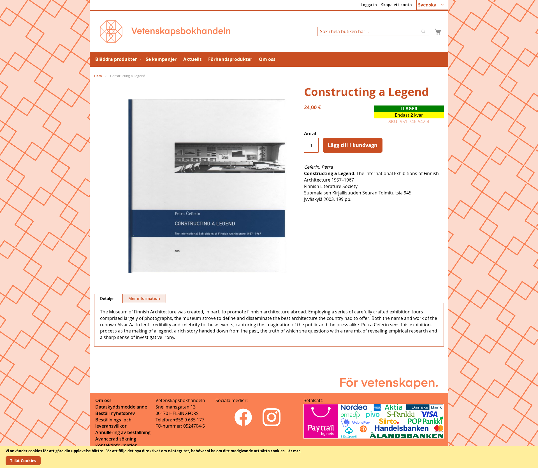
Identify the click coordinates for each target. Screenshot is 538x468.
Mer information (144, 298)
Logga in (369, 4)
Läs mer (293, 450)
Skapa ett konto (396, 4)
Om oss (103, 400)
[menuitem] (117, 59)
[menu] (269, 59)
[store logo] (165, 31)
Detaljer (107, 298)
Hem (98, 76)
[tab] (107, 298)
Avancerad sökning (115, 439)
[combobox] (373, 31)
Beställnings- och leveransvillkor (113, 423)
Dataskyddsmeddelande (121, 407)
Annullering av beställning (122, 432)
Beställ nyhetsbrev (115, 413)
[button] (432, 5)
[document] (269, 457)
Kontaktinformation (116, 445)
